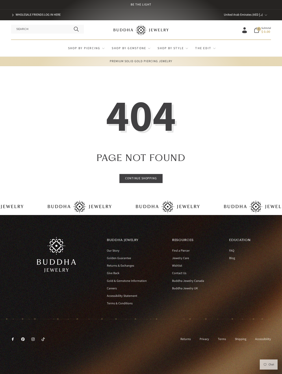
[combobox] (47, 29)
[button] (262, 30)
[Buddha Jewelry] (56, 271)
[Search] (76, 29)
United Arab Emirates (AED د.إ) (243, 15)
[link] (36, 14)
